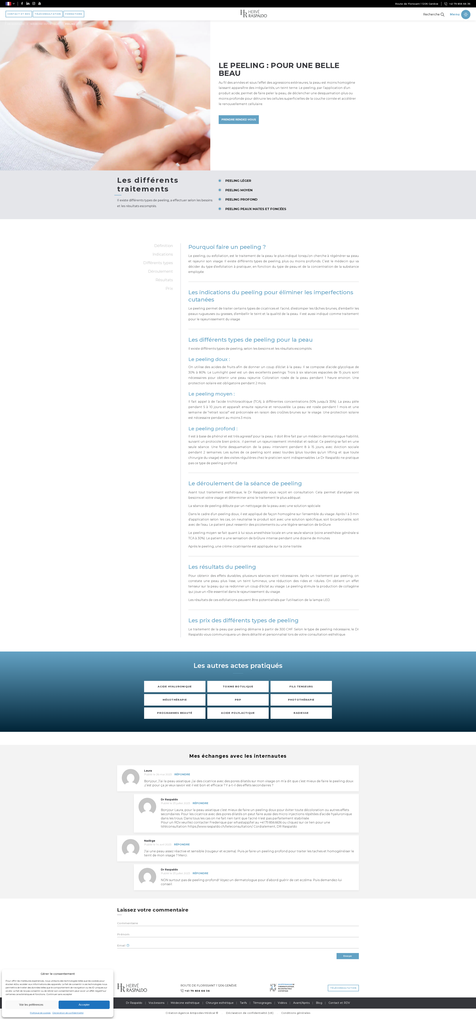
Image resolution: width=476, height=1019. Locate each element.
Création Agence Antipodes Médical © (192, 1012)
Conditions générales (295, 1012)
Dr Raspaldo (134, 1003)
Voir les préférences (31, 1004)
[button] (10, 4)
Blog (319, 1003)
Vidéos (282, 1003)
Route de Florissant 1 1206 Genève (416, 3)
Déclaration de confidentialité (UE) (250, 1012)
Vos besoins (156, 1003)
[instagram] (33, 4)
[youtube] (39, 4)
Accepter (84, 1004)
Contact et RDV (339, 1003)
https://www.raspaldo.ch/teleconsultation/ (220, 826)
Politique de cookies (40, 1012)
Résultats (164, 280)
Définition (163, 246)
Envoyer (347, 956)
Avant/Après (301, 1003)
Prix (169, 288)
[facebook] (22, 4)
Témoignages (262, 1003)
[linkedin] (27, 4)
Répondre (182, 774)
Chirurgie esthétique (220, 1003)
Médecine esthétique (185, 1003)
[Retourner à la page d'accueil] (253, 14)
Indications (162, 254)
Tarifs (243, 1003)
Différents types (158, 263)
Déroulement (160, 271)
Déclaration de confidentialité (67, 1012)
